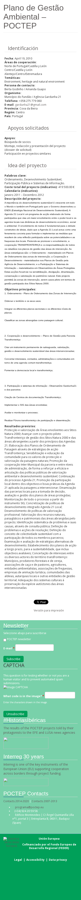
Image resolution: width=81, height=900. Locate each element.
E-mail (9, 648)
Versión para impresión (49, 610)
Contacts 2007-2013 (44, 801)
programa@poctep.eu (29, 807)
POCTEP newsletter (19, 639)
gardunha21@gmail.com (30, 105)
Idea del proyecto (27, 165)
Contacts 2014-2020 (16, 801)
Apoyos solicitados (28, 128)
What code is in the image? (23, 696)
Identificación (23, 48)
